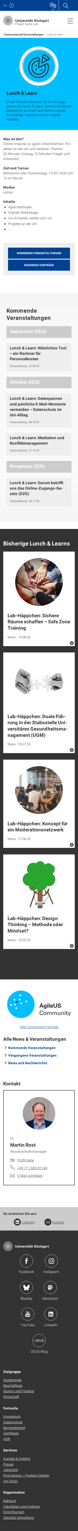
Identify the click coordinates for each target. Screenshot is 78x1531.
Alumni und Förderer (18, 1391)
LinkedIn (28, 1222)
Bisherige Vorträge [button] (39, 265)
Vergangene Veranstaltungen (32, 1055)
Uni (5, 5)
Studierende (12, 1380)
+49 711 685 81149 (32, 1168)
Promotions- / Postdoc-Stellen (26, 1475)
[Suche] (65, 5)
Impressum (12, 1416)
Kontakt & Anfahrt (16, 1458)
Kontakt (58, 1222)
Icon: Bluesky (26, 1287)
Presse (8, 1464)
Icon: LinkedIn (50, 1314)
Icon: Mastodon (50, 1287)
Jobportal (10, 1469)
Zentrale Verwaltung (18, 1517)
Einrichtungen (13, 1511)
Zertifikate (11, 1433)
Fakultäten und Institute (21, 1506)
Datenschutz (13, 1422)
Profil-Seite (25, 1160)
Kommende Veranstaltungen (32, 1047)
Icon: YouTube (27, 1314)
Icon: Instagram (51, 1260)
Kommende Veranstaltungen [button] (39, 253)
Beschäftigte (12, 1385)
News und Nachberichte (27, 1063)
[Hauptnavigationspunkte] (70, 20)
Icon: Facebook (26, 1260)
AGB (6, 1438)
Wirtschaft (11, 1396)
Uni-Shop (10, 1481)
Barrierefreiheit (14, 1427)
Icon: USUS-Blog (39, 1340)
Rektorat (9, 1500)
